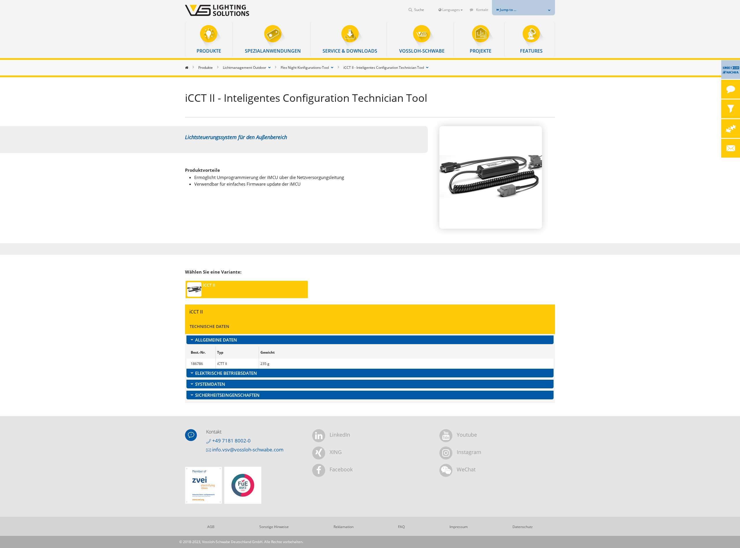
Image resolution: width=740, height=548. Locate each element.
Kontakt (481, 9)
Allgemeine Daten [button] (216, 340)
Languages (450, 9)
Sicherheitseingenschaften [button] (227, 395)
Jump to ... (507, 9)
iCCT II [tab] (209, 285)
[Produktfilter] (730, 108)
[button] (208, 39)
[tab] (370, 339)
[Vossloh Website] (227, 10)
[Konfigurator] (730, 128)
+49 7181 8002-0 (231, 440)
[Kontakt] (730, 89)
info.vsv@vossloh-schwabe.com (247, 449)
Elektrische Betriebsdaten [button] (226, 373)
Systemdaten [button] (210, 384)
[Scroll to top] (727, 535)
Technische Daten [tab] (209, 326)
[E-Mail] (730, 148)
